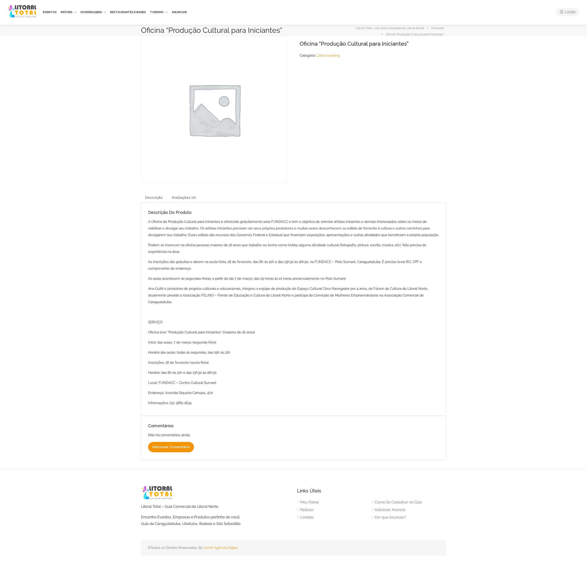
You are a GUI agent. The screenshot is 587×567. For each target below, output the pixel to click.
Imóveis (66, 12)
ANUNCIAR (179, 12)
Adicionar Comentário (171, 447)
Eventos (50, 12)
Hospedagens (91, 12)
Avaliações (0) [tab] (184, 198)
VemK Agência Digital (220, 548)
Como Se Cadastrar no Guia (398, 502)
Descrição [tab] (154, 198)
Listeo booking (328, 55)
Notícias (307, 510)
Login (570, 12)
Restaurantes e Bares (128, 12)
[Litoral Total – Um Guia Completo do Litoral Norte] (22, 11)
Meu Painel (309, 502)
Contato (307, 517)
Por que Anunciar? (390, 517)
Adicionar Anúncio (390, 510)
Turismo (157, 12)
